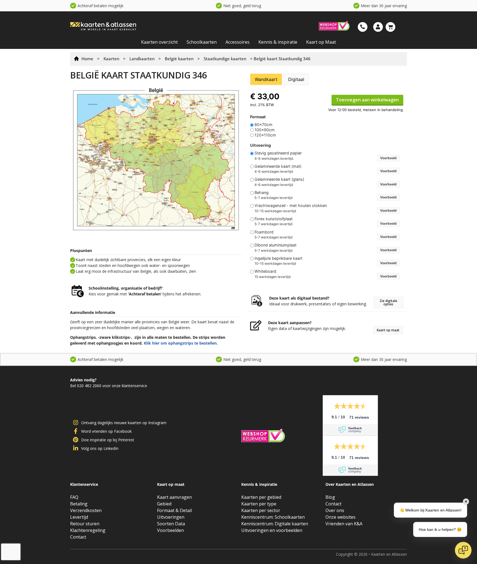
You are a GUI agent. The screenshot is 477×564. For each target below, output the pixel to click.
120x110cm (265, 135)
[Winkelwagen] (390, 27)
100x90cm (265, 130)
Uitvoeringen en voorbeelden (271, 530)
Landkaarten (142, 58)
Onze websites (340, 517)
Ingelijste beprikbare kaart (278, 258)
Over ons (334, 510)
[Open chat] (463, 550)
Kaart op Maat (321, 42)
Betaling (79, 504)
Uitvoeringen (170, 517)
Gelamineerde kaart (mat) (278, 166)
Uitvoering (260, 145)
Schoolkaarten (202, 42)
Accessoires (238, 42)
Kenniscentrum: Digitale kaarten (274, 524)
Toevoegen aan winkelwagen (367, 100)
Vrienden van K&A (343, 524)
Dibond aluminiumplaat (275, 245)
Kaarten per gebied (261, 497)
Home (87, 58)
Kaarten (111, 58)
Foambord (264, 232)
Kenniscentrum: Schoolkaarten (273, 517)
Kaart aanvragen (174, 497)
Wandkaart (266, 79)
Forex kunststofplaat (274, 219)
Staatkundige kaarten (225, 58)
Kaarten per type (258, 504)
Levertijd (79, 517)
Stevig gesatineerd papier (278, 153)
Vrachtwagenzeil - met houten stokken (291, 206)
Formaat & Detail (174, 510)
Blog (330, 497)
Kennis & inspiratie (277, 42)
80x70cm (263, 125)
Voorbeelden (170, 530)
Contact (78, 537)
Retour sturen (84, 524)
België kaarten (179, 58)
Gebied (164, 504)
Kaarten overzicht (159, 42)
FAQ (74, 497)
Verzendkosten (86, 510)
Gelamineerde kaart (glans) (279, 179)
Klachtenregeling (87, 530)
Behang (262, 193)
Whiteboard (265, 271)
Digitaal (296, 79)
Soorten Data (171, 524)
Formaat (258, 117)
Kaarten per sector (260, 510)
